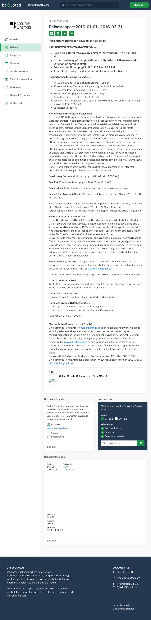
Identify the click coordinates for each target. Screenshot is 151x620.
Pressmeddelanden (114, 428)
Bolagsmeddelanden (115, 436)
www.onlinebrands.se (99, 268)
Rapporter (110, 432)
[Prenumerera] (141, 443)
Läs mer (51, 446)
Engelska (123, 419)
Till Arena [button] (137, 5)
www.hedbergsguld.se (78, 342)
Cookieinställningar (123, 608)
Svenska (109, 419)
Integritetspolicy (122, 605)
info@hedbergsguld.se (61, 363)
